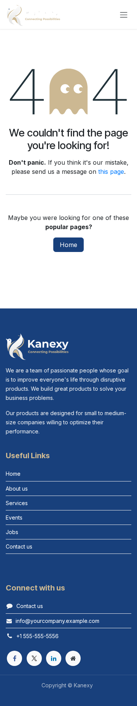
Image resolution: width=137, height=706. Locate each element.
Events (14, 517)
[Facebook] (14, 658)
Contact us (19, 546)
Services (17, 503)
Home (68, 245)
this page (111, 171)
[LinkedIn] (53, 658)
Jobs (12, 532)
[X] (34, 658)
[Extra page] (73, 658)
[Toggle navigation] (123, 14)
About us (17, 488)
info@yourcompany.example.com (57, 621)
